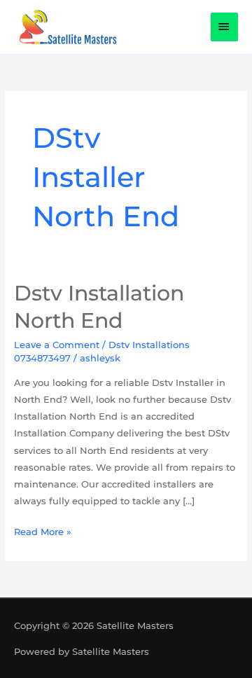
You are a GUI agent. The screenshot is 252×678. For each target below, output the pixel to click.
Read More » (42, 530)
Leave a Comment (56, 344)
